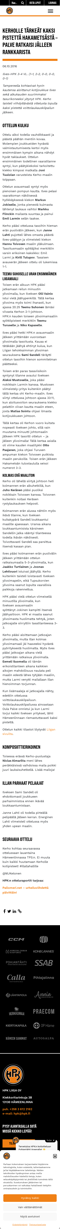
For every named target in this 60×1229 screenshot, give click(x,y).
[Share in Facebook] (4, 911)
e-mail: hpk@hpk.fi (16, 1114)
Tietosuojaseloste (37, 1224)
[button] (55, 1156)
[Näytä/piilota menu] (50, 11)
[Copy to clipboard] (20, 911)
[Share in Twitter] (9, 911)
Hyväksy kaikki (30, 1197)
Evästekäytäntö (20, 1224)
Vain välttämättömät (30, 1207)
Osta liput (35, 3)
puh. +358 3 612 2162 (17, 1109)
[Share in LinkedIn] (14, 911)
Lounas (52, 3)
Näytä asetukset (30, 1216)
